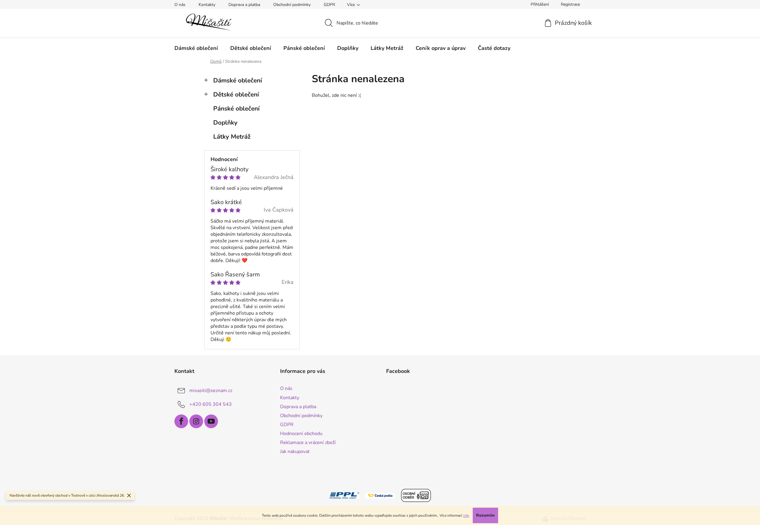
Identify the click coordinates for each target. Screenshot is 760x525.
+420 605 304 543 (210, 404)
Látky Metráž (232, 136)
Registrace (570, 4)
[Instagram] (196, 421)
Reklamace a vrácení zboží (308, 442)
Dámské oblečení (237, 80)
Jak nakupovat (295, 451)
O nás (179, 4)
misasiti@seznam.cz (210, 390)
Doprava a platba (244, 4)
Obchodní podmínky (292, 4)
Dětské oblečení (236, 94)
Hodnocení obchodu (301, 433)
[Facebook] (181, 421)
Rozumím (485, 515)
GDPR (329, 4)
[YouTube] (211, 421)
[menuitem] (196, 48)
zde (466, 515)
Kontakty (207, 4)
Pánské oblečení (236, 108)
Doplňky (225, 122)
